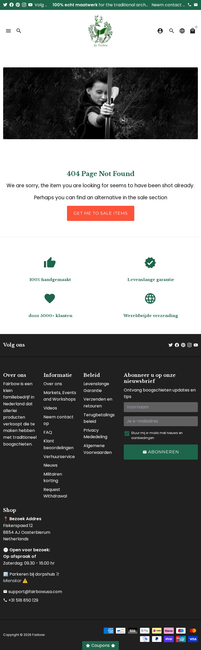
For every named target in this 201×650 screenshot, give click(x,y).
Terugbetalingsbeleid (99, 418)
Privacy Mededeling (95, 433)
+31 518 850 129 (20, 600)
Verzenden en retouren (97, 402)
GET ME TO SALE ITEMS (101, 213)
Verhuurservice (59, 457)
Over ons (52, 384)
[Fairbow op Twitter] (5, 5)
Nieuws (50, 465)
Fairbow (38, 635)
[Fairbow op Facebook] (11, 5)
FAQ (47, 432)
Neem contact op (58, 420)
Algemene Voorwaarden (97, 449)
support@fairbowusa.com (32, 592)
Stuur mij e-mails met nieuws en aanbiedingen (157, 435)
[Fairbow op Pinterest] (18, 5)
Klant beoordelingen (58, 444)
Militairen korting (52, 477)
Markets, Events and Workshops (59, 396)
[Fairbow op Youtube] (30, 5)
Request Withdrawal (55, 493)
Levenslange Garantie (96, 387)
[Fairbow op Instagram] (24, 5)
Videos (50, 408)
